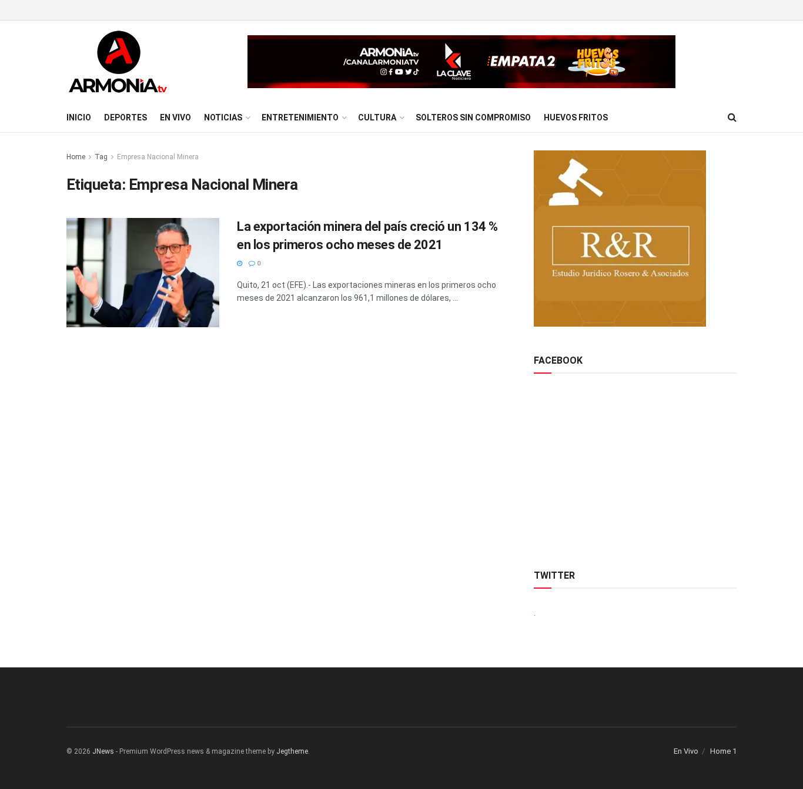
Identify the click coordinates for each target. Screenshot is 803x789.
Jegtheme (292, 751)
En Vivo (175, 117)
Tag (101, 157)
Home (75, 157)
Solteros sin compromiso (473, 117)
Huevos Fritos (576, 117)
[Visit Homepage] (117, 61)
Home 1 (723, 751)
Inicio (78, 117)
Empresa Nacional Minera (158, 157)
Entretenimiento (300, 117)
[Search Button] (732, 117)
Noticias (223, 117)
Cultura (377, 117)
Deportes (125, 117)
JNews (103, 751)
